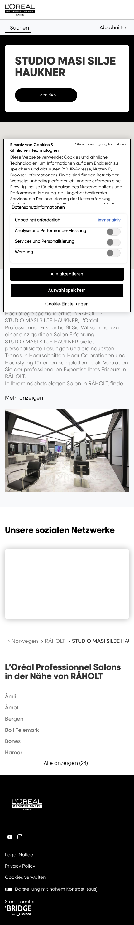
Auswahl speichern (67, 290)
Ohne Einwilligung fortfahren (100, 144)
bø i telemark (22, 730)
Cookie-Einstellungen (66, 304)
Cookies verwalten (25, 877)
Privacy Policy (20, 866)
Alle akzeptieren (67, 274)
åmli (10, 696)
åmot (11, 707)
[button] (114, 27)
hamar (13, 752)
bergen (14, 719)
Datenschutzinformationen (38, 207)
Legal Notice (19, 855)
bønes (13, 741)
